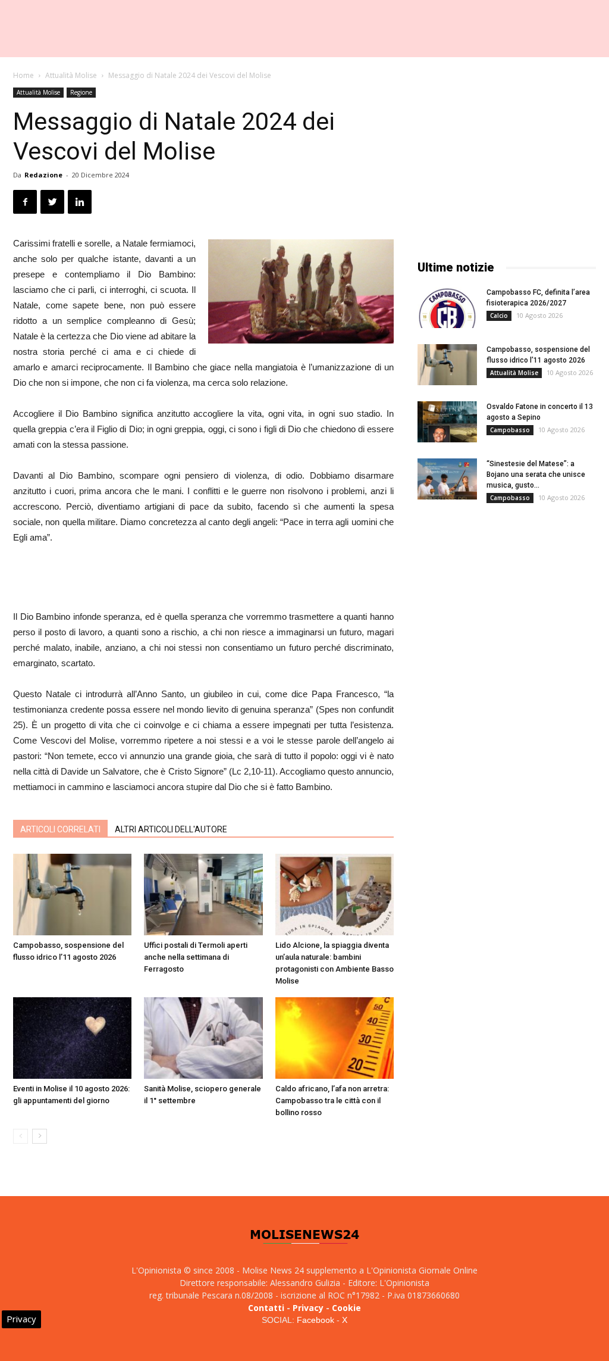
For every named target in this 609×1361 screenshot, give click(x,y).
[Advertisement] (203, 579)
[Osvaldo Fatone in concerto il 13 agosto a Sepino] (447, 421)
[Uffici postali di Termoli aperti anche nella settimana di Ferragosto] (203, 894)
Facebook (315, 1320)
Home (23, 75)
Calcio (499, 315)
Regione (81, 92)
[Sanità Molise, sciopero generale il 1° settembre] (203, 1038)
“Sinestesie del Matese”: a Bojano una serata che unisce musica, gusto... (535, 474)
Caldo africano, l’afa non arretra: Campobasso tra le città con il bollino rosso (332, 1100)
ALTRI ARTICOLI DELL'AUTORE (171, 829)
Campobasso (510, 430)
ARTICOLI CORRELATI (60, 829)
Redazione (43, 174)
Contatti (266, 1307)
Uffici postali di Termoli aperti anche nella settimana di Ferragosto (195, 957)
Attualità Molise (71, 75)
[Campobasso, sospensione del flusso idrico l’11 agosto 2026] (72, 894)
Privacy (308, 1307)
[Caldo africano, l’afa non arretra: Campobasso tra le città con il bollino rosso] (334, 1038)
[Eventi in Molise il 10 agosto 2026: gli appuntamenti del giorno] (72, 1038)
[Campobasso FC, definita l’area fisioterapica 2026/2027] (447, 307)
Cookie (346, 1307)
